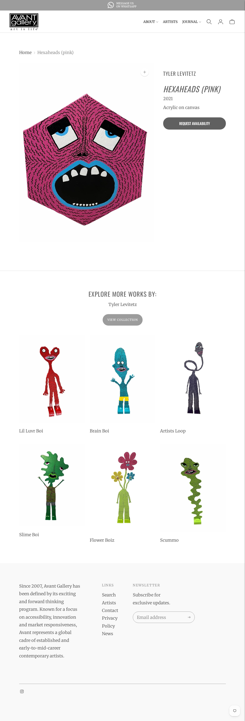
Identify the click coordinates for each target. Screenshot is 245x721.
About (149, 22)
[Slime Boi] (52, 485)
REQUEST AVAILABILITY (194, 123)
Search (109, 595)
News (107, 633)
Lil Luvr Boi (31, 431)
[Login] (220, 21)
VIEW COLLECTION (122, 320)
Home (25, 52)
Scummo (169, 540)
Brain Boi (99, 431)
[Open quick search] (209, 21)
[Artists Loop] (193, 379)
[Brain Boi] (123, 379)
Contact (110, 610)
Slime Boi (29, 534)
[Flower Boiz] (123, 488)
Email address (151, 612)
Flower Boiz (102, 540)
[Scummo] (193, 488)
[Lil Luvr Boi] (52, 379)
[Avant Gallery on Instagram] (22, 691)
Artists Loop (173, 431)
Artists (170, 22)
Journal (190, 22)
